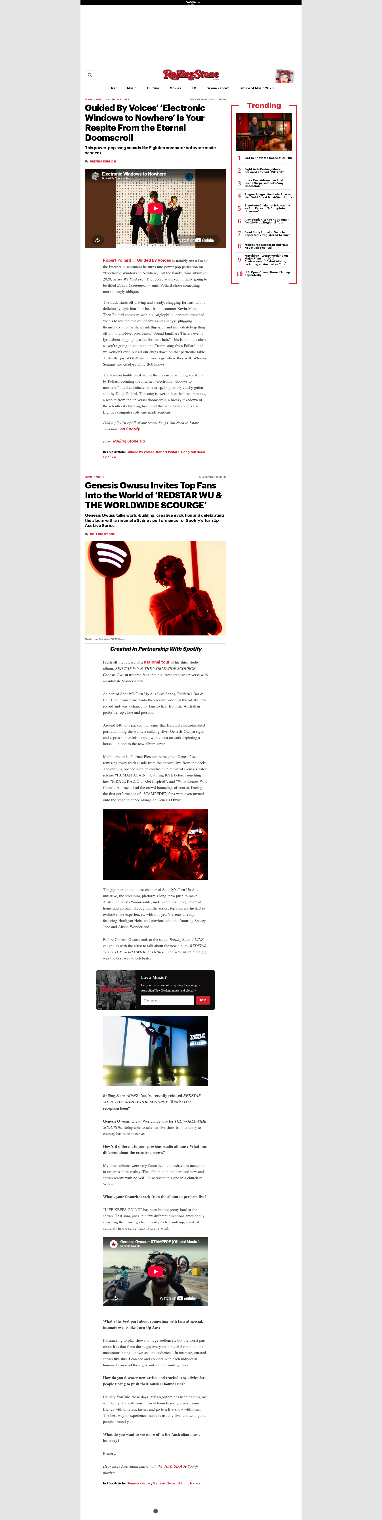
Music (131, 88)
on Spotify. (130, 429)
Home (89, 99)
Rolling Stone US (129, 441)
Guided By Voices (154, 260)
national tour (157, 662)
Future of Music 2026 (256, 88)
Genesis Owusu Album (171, 1483)
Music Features (118, 99)
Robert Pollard (117, 260)
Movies (175, 88)
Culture (153, 88)
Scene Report (218, 88)
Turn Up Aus (175, 1466)
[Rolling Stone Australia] (191, 78)
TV (194, 88)
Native (195, 1483)
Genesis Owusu (138, 1483)
